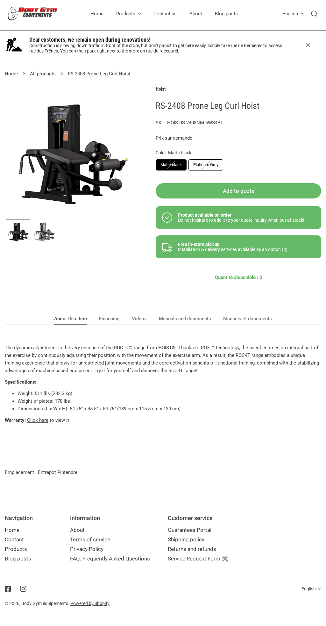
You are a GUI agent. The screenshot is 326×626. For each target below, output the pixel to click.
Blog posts (18, 558)
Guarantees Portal (189, 530)
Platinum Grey (205, 164)
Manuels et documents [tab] (247, 319)
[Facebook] (8, 588)
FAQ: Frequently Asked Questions (110, 558)
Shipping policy (186, 539)
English (290, 14)
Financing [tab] (109, 319)
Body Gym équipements (44, 603)
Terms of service (90, 539)
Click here (37, 420)
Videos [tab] (139, 319)
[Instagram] (23, 588)
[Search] (314, 14)
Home (11, 74)
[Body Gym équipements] (37, 13)
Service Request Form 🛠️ (198, 558)
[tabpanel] (163, 383)
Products (16, 549)
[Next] (122, 152)
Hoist (161, 89)
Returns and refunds (192, 549)
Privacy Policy (86, 549)
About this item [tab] (70, 319)
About (77, 530)
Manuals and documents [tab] (185, 319)
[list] (71, 151)
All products (43, 74)
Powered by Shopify (90, 603)
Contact (14, 539)
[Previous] (20, 152)
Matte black (171, 164)
